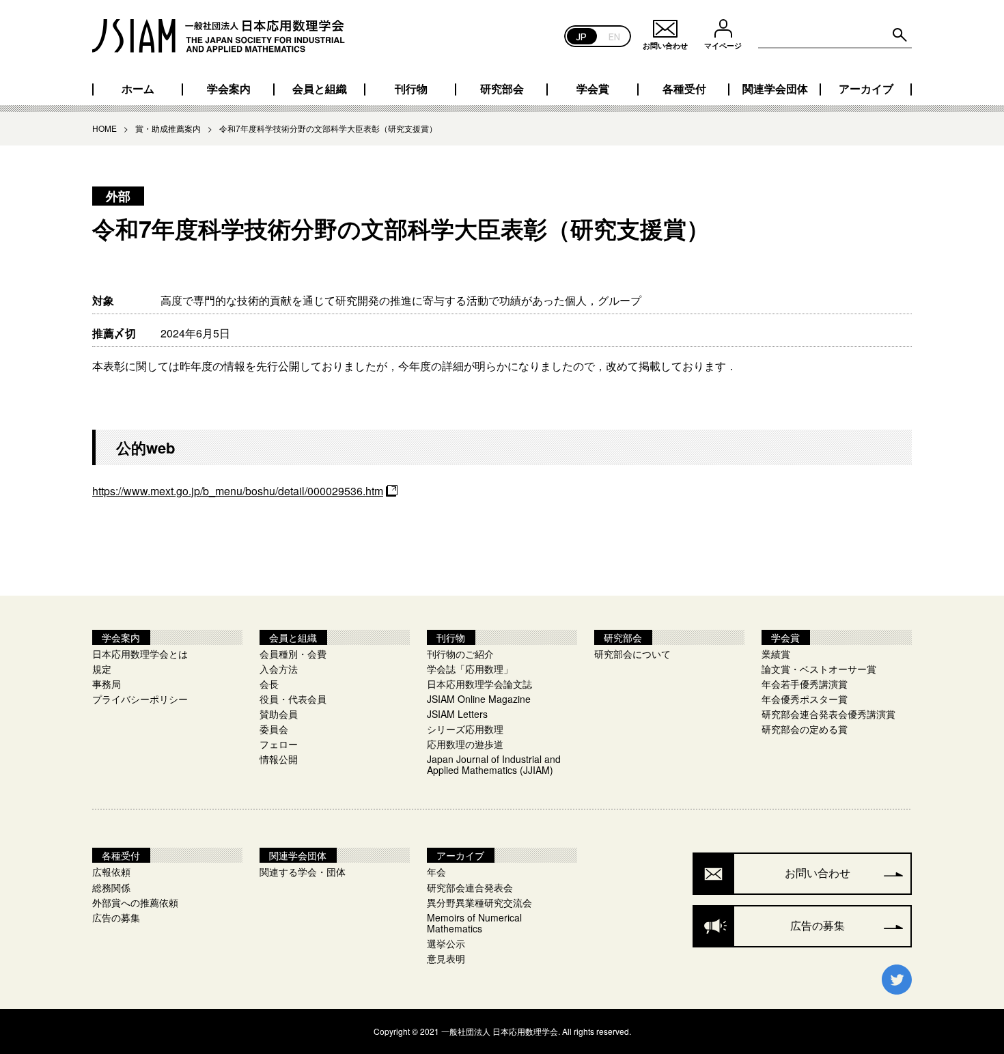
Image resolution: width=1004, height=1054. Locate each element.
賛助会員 (279, 714)
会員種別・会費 (293, 654)
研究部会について (632, 654)
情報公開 (279, 759)
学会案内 (229, 88)
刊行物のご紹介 (460, 654)
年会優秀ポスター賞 (805, 699)
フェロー (279, 744)
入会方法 (279, 669)
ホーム (138, 88)
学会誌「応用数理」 (470, 669)
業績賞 (776, 654)
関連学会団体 (775, 88)
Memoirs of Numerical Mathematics (474, 923)
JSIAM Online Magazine (479, 699)
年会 (436, 871)
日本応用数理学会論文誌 (479, 684)
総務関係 (111, 887)
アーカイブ (866, 88)
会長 (269, 684)
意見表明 (446, 958)
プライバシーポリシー (140, 699)
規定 (101, 669)
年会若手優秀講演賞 (805, 684)
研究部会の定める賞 (805, 729)
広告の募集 (116, 917)
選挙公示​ (446, 943)
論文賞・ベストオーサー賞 (819, 669)
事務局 (106, 684)
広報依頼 (111, 871)
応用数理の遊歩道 (465, 744)
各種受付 (684, 88)
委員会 (274, 729)
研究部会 (502, 88)
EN (614, 35)
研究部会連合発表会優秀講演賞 (828, 714)
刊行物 (411, 88)
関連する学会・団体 (303, 871)
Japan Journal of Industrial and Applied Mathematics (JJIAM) (494, 764)
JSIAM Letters (457, 714)
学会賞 (592, 88)
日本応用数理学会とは (140, 654)
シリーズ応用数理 (465, 729)
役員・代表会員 (293, 699)
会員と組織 (319, 88)
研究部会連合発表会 (470, 887)
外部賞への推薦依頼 (135, 902)
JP (581, 35)
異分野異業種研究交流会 (479, 902)
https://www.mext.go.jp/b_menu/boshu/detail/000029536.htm (237, 491)
